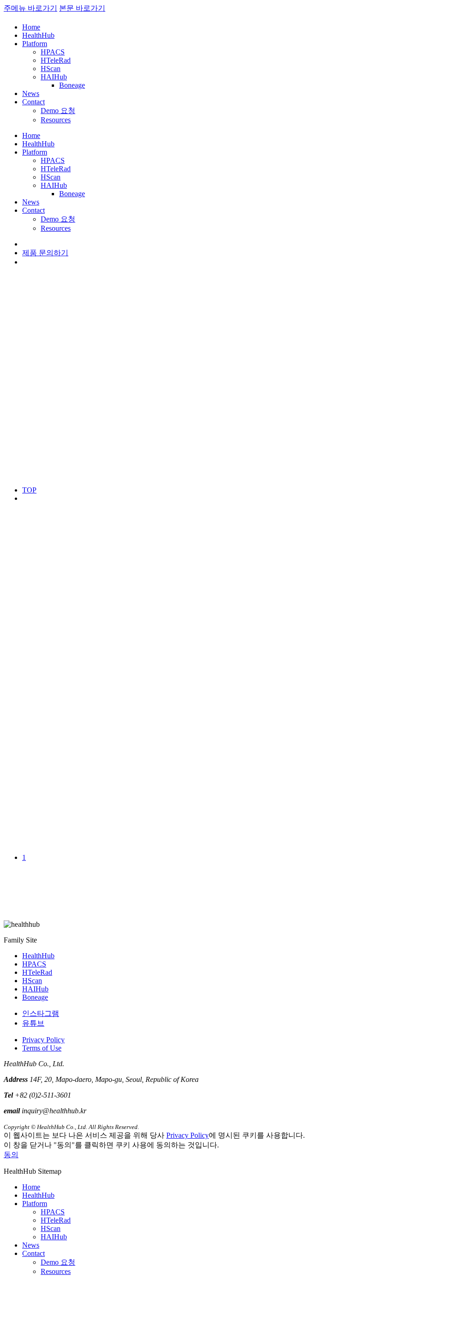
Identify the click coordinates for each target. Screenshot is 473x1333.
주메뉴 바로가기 (30, 8)
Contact (33, 102)
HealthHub (38, 35)
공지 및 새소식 (46, 628)
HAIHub (54, 77)
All (26, 620)
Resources (56, 120)
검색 (140, 665)
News (30, 93)
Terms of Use (41, 1048)
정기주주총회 (44, 648)
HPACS (53, 52)
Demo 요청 (58, 110)
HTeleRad (56, 60)
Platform (34, 44)
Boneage (72, 85)
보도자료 (37, 638)
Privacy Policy (43, 1040)
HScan (51, 68)
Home (31, 27)
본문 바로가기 (82, 8)
